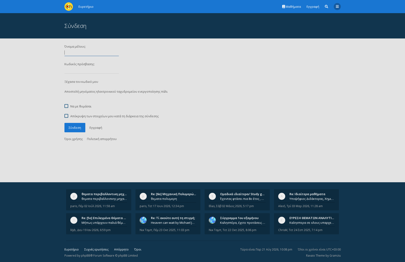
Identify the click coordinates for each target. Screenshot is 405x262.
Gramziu (335, 256)
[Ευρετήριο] (68, 6)
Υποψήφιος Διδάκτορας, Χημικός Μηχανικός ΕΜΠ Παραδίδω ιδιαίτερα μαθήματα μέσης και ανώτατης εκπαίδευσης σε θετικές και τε (312, 199)
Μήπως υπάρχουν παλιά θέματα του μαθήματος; (104, 222)
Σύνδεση (75, 127)
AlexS (281, 206)
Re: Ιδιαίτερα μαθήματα (307, 194)
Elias (212, 206)
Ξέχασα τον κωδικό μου (81, 82)
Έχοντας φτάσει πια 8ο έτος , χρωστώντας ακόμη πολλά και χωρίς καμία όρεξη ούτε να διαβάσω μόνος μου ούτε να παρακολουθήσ (243, 199)
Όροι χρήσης (73, 139)
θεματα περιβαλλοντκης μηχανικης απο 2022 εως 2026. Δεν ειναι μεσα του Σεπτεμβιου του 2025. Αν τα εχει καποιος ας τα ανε (104, 199)
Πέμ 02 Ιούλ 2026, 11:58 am (97, 206)
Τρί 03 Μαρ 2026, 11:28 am (305, 206)
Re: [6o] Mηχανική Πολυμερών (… (175, 194)
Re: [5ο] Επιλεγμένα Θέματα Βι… (105, 218)
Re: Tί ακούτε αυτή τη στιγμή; (173, 218)
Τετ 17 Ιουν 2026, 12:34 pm (166, 206)
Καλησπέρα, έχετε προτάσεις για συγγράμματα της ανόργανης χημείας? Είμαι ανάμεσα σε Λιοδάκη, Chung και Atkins (243, 222)
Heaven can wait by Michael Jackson (173, 222)
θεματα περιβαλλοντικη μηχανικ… (107, 194)
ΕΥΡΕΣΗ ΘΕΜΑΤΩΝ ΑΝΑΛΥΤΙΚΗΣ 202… (317, 218)
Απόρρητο (121, 249)
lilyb (73, 230)
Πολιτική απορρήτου (102, 139)
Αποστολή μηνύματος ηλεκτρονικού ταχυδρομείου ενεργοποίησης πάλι (116, 91)
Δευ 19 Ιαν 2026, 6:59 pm (94, 230)
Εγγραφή (313, 6)
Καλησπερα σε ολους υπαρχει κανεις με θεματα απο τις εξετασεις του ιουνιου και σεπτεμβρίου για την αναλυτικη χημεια (312, 222)
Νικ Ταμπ (146, 230)
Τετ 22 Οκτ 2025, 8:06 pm (239, 230)
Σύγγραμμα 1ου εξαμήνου (239, 218)
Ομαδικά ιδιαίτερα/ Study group (244, 194)
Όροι (137, 249)
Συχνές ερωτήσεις (96, 249)
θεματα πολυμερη (164, 199)
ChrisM (282, 230)
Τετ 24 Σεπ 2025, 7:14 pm (305, 230)
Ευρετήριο (71, 249)
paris (73, 206)
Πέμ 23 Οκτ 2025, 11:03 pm (171, 230)
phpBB (85, 256)
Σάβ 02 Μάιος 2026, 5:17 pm (235, 206)
